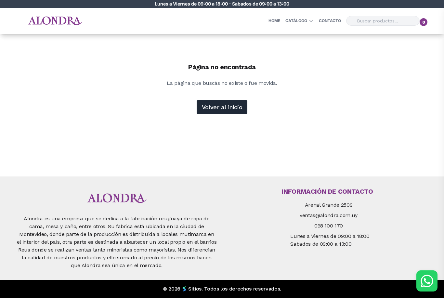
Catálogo (296, 20)
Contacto (330, 20)
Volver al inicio (222, 107)
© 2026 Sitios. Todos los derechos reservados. (222, 289)
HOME (274, 20)
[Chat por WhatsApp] (426, 281)
